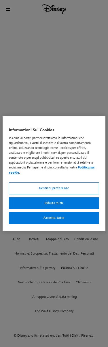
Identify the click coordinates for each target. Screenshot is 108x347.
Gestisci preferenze (54, 188)
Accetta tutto (53, 218)
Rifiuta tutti (54, 203)
